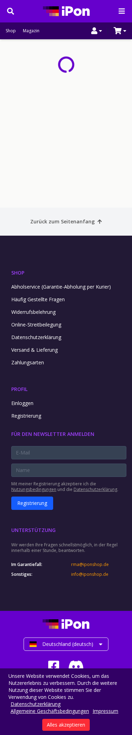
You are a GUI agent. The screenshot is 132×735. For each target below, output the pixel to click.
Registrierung (26, 415)
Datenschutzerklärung (36, 337)
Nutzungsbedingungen (33, 489)
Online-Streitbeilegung (36, 324)
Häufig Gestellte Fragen (38, 299)
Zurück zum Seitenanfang (62, 221)
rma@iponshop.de (90, 564)
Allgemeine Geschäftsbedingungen (50, 711)
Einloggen (22, 403)
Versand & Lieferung (34, 349)
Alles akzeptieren (66, 724)
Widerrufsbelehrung (33, 312)
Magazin (31, 31)
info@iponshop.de (89, 574)
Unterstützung (33, 530)
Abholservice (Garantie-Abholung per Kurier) (61, 286)
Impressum (105, 711)
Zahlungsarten (27, 362)
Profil (19, 389)
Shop (11, 31)
